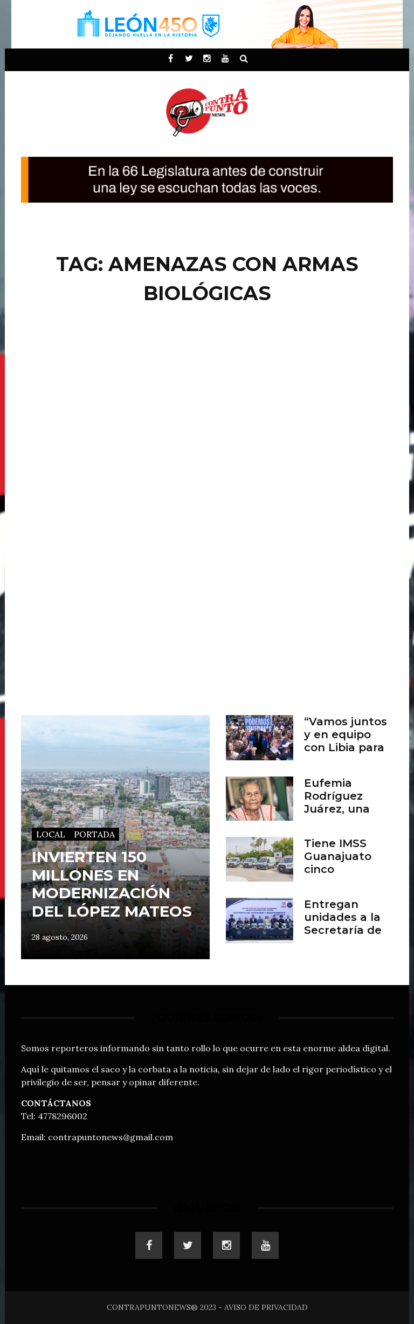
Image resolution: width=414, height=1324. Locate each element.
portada (94, 834)
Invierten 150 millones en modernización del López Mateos (112, 884)
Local (50, 834)
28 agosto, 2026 (60, 937)
